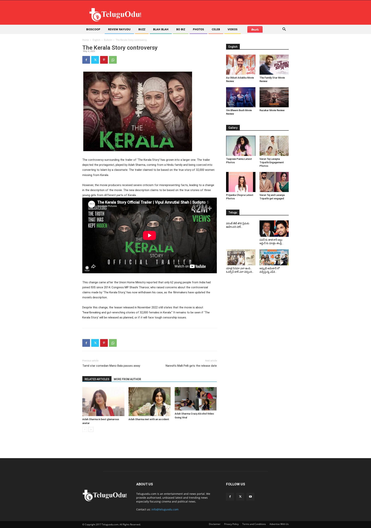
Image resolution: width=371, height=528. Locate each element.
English (96, 39)
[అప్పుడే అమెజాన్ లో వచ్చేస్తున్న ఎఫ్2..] (274, 257)
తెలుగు (255, 29)
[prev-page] (84, 429)
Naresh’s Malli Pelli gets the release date (191, 365)
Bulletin (108, 39)
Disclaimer (214, 524)
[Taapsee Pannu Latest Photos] (240, 146)
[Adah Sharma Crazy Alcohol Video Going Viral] (196, 398)
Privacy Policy (231, 524)
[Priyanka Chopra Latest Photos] (240, 182)
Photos (198, 29)
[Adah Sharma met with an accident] (149, 401)
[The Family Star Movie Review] (274, 65)
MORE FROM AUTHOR (127, 379)
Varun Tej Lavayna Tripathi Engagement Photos (272, 162)
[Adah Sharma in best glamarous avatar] (103, 401)
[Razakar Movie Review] (274, 97)
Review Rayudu (119, 29)
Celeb (216, 29)
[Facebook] (86, 60)
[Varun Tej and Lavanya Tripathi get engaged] (274, 182)
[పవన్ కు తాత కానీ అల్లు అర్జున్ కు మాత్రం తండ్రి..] (274, 228)
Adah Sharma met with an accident (148, 419)
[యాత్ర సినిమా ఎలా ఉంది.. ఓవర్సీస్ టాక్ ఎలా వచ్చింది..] (240, 257)
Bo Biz (180, 29)
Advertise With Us (279, 524)
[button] (284, 29)
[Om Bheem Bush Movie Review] (240, 97)
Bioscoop (93, 29)
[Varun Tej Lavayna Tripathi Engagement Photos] (274, 146)
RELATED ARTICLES (97, 379)
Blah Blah (160, 29)
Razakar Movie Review (272, 110)
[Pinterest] (104, 60)
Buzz (141, 29)
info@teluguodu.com (165, 509)
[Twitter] (95, 60)
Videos (232, 29)
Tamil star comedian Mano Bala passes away (111, 365)
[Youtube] (250, 497)
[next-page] (90, 429)
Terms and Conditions (254, 524)
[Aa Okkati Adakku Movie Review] (240, 65)
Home (85, 39)
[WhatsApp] (113, 60)
